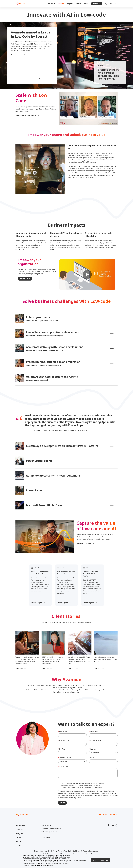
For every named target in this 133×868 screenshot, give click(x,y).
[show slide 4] (30, 78)
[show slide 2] (21, 78)
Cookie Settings (80, 860)
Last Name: (93, 732)
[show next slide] (39, 78)
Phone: (91, 758)
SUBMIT (62, 802)
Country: (92, 749)
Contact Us (96, 3)
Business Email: (64, 740)
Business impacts (66, 225)
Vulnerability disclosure (50, 832)
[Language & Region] (107, 4)
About (86, 4)
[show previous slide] (12, 78)
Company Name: (95, 740)
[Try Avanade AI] (111, 4)
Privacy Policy (107, 791)
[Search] (116, 4)
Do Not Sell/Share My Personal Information (83, 851)
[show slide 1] (17, 78)
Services (61, 4)
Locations (46, 838)
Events (18, 845)
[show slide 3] (26, 78)
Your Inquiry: (63, 766)
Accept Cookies (101, 860)
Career (18, 837)
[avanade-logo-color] (20, 4)
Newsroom (46, 825)
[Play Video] (87, 274)
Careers (78, 4)
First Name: (62, 732)
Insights (70, 4)
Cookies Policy (34, 865)
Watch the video (25, 279)
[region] (66, 860)
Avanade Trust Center (51, 829)
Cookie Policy (52, 851)
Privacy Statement (40, 851)
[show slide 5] (34, 78)
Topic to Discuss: (64, 758)
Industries (51, 4)
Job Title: (61, 749)
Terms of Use (62, 851)
